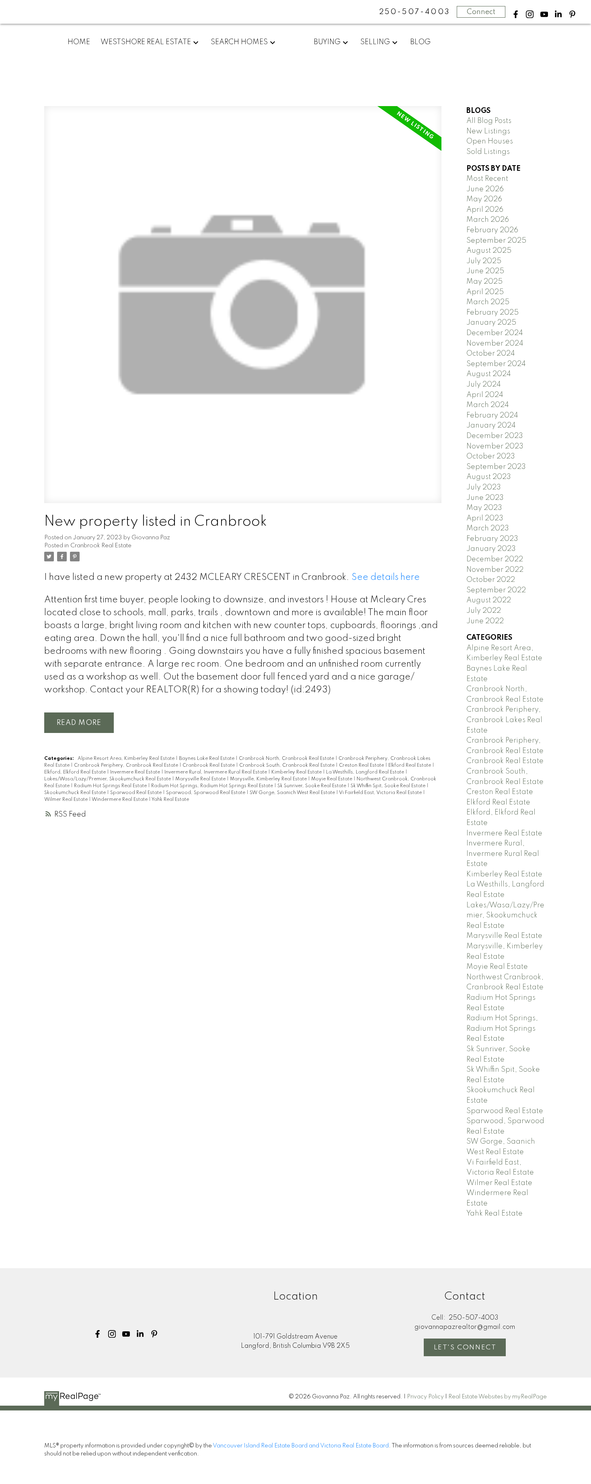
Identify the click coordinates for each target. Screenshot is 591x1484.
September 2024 (496, 364)
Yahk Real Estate (170, 799)
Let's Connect (465, 1347)
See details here (385, 577)
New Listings (488, 131)
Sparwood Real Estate (136, 792)
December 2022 (494, 559)
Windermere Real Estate (120, 799)
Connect (481, 12)
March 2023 (487, 528)
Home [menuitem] (79, 42)
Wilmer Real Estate (66, 799)
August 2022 (488, 600)
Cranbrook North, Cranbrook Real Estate (287, 758)
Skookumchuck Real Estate (75, 792)
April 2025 (485, 292)
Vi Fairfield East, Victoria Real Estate (381, 792)
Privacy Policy (425, 1397)
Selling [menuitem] (375, 42)
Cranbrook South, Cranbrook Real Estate (287, 765)
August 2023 (488, 477)
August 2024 (488, 374)
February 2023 (492, 538)
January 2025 (491, 322)
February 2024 (492, 415)
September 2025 (496, 240)
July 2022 (483, 610)
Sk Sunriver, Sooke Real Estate (312, 786)
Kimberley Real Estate (297, 772)
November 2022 (494, 569)
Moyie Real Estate (332, 779)
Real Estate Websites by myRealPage (497, 1397)
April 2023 (484, 518)
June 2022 (485, 621)
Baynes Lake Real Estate (207, 758)
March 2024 (487, 405)
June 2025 (485, 271)
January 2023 (491, 549)
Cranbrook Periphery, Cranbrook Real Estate (126, 765)
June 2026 (485, 189)
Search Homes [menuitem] (239, 42)
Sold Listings (488, 152)
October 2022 (490, 579)
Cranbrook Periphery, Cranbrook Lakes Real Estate (504, 720)
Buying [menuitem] (327, 42)
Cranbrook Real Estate (100, 546)
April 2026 (484, 209)
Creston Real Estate (362, 765)
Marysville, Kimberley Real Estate (269, 779)
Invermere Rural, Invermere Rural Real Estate (216, 772)
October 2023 (490, 456)
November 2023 (494, 446)
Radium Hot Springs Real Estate (111, 786)
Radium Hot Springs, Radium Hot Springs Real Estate (212, 786)
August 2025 (488, 250)
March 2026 (487, 219)
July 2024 (483, 384)
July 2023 (483, 487)
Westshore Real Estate (146, 42)
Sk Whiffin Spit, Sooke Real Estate (389, 786)
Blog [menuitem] (420, 42)
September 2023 (496, 467)
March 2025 (487, 302)
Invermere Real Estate (135, 772)
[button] (515, 14)
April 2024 (484, 395)
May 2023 (484, 508)
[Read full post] (242, 309)
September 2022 (496, 590)
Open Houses (489, 141)
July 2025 (483, 261)
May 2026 (484, 199)
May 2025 (484, 281)
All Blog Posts (488, 121)
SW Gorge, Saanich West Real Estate (293, 792)
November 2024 (494, 343)
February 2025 (492, 312)
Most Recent (487, 178)
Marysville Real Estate (201, 779)
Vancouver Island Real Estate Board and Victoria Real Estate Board (301, 1446)
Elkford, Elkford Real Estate (75, 772)
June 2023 (485, 497)
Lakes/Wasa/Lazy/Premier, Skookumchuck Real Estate (108, 779)
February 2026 (492, 230)
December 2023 (494, 436)
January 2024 (491, 425)
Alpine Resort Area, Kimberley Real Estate (127, 758)
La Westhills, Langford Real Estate (365, 772)
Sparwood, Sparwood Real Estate (206, 792)
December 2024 (494, 333)
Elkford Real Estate (410, 765)
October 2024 (490, 353)
